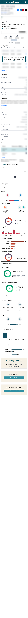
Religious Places (5, 167)
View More (4, 70)
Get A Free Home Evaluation (14, 390)
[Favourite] (16, 10)
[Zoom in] (25, 170)
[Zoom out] (25, 172)
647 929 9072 (18, 364)
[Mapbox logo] (5, 184)
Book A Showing (14, 377)
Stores (17, 164)
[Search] (26, 2)
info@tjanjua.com (15, 366)
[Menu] (2, 2)
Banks (13, 164)
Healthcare (12, 167)
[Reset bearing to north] (25, 175)
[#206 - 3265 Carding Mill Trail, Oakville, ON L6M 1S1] (15, 177)
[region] (14, 177)
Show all (3, 157)
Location (3, 164)
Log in (4, 28)
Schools (9, 164)
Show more (4, 105)
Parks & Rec (19, 167)
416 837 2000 (11, 364)
